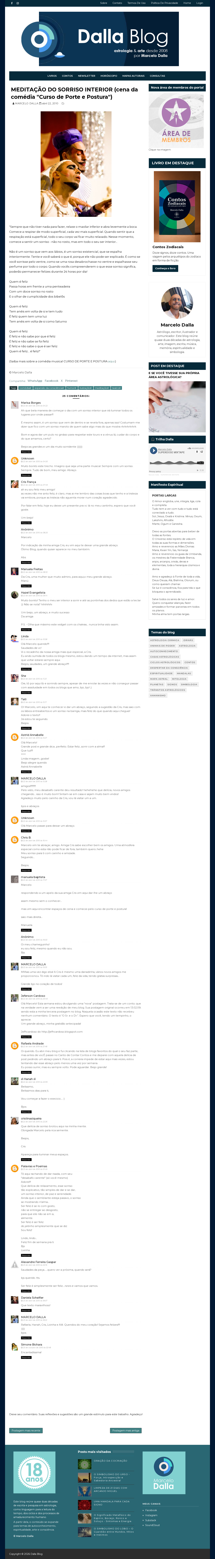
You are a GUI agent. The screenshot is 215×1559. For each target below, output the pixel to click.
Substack (150, 1520)
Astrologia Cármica (164, 640)
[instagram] (17, 3)
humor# (72, 388)
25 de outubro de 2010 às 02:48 (37, 1347)
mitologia (179, 679)
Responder (26, 452)
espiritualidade (161, 673)
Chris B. (26, 837)
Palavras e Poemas (34, 1166)
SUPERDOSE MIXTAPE (170, 475)
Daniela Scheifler (32, 1297)
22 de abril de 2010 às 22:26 (35, 1121)
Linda (25, 636)
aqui (111, 361)
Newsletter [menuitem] (86, 75)
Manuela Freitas (32, 569)
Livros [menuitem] (52, 75)
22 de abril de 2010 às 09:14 (35, 595)
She (23, 675)
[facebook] (11, 3)
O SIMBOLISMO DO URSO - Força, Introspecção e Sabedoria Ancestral (112, 1477)
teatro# (116, 388)
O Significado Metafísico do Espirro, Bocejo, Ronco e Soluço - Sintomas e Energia (113, 1518)
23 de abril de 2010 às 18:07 (35, 1300)
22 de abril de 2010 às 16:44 (35, 840)
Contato (117, 3)
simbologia (189, 684)
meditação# (102, 388)
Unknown (27, 458)
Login (199, 3)
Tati (23, 699)
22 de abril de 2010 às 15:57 (35, 821)
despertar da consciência (169, 668)
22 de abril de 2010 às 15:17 (35, 702)
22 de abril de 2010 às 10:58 (35, 639)
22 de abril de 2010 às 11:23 (35, 679)
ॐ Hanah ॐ (28, 1079)
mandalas (184, 673)
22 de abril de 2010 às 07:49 (35, 485)
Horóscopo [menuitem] (109, 75)
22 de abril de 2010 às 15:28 (35, 781)
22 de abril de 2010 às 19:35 (35, 967)
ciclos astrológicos (165, 662)
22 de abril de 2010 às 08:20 (35, 532)
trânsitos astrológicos (167, 690)
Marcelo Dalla (154, 475)
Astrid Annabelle (32, 735)
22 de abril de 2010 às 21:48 (35, 1046)
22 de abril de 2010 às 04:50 (35, 461)
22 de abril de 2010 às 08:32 (35, 572)
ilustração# (86, 388)
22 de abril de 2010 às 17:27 (35, 880)
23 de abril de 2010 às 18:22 (35, 1320)
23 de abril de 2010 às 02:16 (35, 1265)
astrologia (187, 645)
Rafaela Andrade (32, 1043)
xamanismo (158, 695)
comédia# (26, 388)
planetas (156, 684)
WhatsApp (35, 380)
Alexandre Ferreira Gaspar (38, 1262)
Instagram (151, 1515)
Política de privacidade (164, 3)
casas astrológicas (164, 657)
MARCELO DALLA (33, 778)
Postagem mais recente (26, 1430)
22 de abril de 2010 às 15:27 (35, 738)
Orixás (188, 640)
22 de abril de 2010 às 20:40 (35, 999)
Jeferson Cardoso (33, 995)
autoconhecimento (164, 651)
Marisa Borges (31, 402)
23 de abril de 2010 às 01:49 (35, 1169)
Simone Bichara (31, 1344)
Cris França (28, 482)
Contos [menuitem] (67, 75)
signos (172, 684)
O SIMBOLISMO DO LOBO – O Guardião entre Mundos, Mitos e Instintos (114, 1531)
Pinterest (71, 380)
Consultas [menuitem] (157, 75)
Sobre (103, 3)
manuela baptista (33, 877)
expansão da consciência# (49, 388)
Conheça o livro (165, 268)
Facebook (51, 380)
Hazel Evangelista (33, 592)
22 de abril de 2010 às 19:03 (35, 940)
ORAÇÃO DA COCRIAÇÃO (110, 1460)
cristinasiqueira (31, 1118)
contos (190, 662)
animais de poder (162, 645)
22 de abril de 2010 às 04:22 (35, 406)
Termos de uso (136, 3)
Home (187, 3)
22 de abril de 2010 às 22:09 (35, 1082)
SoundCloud (152, 1525)
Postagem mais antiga (125, 1430)
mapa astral (159, 679)
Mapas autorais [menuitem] (133, 75)
